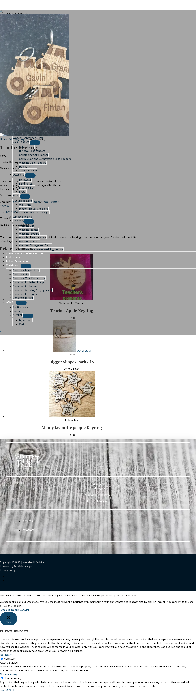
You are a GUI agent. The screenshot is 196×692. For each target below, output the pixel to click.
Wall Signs (25, 204)
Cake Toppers (21, 142)
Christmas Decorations (26, 270)
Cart (21, 324)
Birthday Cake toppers (32, 151)
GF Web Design (23, 566)
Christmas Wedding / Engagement (32, 290)
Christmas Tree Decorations (29, 278)
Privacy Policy (7, 570)
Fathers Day (26, 183)
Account (17, 315)
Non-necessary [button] (8, 674)
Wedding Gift (26, 225)
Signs (16, 195)
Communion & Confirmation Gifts (25, 253)
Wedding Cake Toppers (32, 162)
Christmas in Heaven (25, 286)
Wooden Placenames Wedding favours (41, 249)
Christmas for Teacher (26, 294)
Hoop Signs (25, 200)
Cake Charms (26, 147)
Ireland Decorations (17, 261)
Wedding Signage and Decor (35, 245)
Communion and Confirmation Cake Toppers (45, 159)
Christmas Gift (21, 274)
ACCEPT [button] (24, 609)
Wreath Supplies (22, 216)
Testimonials (20, 307)
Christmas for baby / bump (28, 282)
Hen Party (25, 166)
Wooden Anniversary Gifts (28, 138)
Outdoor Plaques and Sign (34, 212)
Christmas (12, 265)
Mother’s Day (27, 187)
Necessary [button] (6, 654)
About (9, 302)
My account (25, 320)
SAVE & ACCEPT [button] (9, 690)
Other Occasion (28, 170)
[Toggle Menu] (35, 142)
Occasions (18, 174)
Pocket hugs (13, 257)
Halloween (25, 179)
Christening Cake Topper (33, 155)
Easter (22, 191)
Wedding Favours (29, 233)
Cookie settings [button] (10, 609)
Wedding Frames (28, 229)
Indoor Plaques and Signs (33, 208)
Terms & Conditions (98, 501)
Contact (17, 311)
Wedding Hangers (29, 241)
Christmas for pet (23, 297)
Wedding (18, 220)
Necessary (10, 658)
